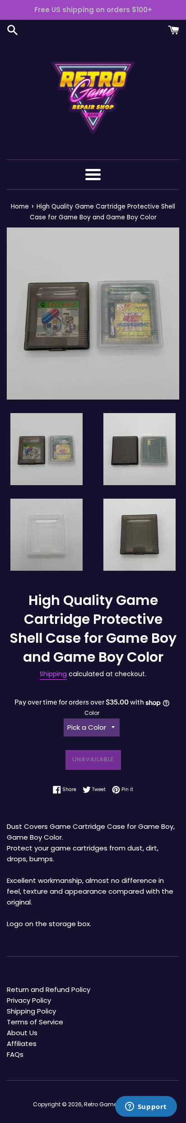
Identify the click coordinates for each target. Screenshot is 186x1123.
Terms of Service (35, 1022)
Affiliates (22, 1043)
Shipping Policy (31, 1011)
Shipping (53, 673)
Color (91, 713)
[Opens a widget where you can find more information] (146, 1107)
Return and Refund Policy (48, 989)
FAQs (15, 1054)
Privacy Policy (29, 1000)
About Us (22, 1032)
